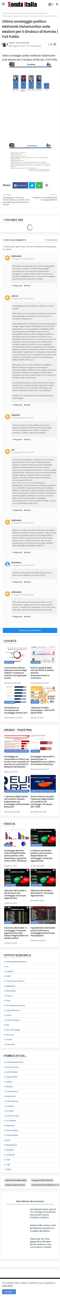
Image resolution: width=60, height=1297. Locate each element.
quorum (9, 1035)
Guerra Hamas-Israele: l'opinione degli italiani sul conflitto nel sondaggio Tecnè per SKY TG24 (42, 801)
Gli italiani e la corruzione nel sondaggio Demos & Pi (15, 710)
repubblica (11, 1145)
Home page (7, 13)
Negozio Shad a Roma (43, 1180)
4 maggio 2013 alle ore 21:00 (22, 259)
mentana (10, 1125)
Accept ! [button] (9, 1291)
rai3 (8, 1140)
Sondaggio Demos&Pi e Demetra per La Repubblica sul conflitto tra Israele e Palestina (43, 760)
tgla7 (9, 1169)
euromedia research (15, 1005)
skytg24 (10, 1150)
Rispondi (18, 285)
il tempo (10, 1106)
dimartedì (10, 1096)
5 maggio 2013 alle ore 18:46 (22, 452)
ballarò (9, 1086)
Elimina (27, 285)
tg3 (8, 1159)
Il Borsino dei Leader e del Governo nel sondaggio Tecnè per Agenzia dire (15, 894)
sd (12, 449)
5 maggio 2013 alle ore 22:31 (22, 523)
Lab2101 (9, 971)
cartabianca (12, 1091)
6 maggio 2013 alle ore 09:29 (22, 565)
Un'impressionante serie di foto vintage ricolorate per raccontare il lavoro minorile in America (43, 1213)
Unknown (16, 256)
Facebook (22, 185)
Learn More (7, 1285)
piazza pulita (12, 1135)
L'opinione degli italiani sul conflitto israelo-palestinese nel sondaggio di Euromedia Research (16, 801)
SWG (8, 976)
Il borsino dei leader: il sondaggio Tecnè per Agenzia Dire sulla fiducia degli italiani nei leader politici (16, 933)
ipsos (8, 1015)
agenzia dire (12, 1077)
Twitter (32, 185)
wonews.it (38, 1201)
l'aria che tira (12, 1116)
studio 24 (10, 1155)
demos (9, 996)
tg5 (8, 1164)
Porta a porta (12, 1067)
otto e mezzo (12, 1130)
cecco (14, 296)
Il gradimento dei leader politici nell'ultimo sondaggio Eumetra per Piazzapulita (43, 932)
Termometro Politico (15, 981)
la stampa (11, 1120)
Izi (7, 966)
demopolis (11, 991)
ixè (7, 1025)
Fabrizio (15, 415)
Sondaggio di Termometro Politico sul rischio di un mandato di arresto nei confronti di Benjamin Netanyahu (16, 761)
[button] (57, 4)
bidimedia (10, 986)
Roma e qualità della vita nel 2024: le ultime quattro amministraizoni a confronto (42, 672)
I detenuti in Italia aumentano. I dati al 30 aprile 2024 (42, 710)
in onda (9, 1111)
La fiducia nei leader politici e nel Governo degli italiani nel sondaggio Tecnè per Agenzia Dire (41, 855)
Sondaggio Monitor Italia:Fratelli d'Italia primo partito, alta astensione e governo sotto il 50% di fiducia (15, 855)
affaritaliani (11, 1072)
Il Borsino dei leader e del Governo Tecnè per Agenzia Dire (42, 893)
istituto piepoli (12, 1020)
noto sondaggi (13, 1030)
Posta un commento (30, 630)
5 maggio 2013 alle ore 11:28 (22, 418)
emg (8, 1000)
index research (13, 1010)
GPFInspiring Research (16, 961)
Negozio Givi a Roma (15, 1185)
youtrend (10, 1044)
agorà (9, 1082)
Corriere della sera (14, 1062)
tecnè (9, 1039)
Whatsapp (39, 185)
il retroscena (12, 1101)
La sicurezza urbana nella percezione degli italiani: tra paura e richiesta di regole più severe (15, 672)
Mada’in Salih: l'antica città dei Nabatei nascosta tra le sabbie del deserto (43, 1228)
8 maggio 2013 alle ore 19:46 (22, 595)
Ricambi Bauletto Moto (16, 1180)
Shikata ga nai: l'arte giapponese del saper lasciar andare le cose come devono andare (40, 1243)
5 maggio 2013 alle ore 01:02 (22, 298)
